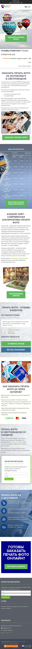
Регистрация (16, 2)
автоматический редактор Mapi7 (19, 258)
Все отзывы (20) (24, 66)
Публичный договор (13, 643)
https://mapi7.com (6, 632)
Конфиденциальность (15, 641)
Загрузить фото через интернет (16, 203)
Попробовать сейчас (16, 295)
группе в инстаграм (17, 442)
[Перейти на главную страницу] (6, 5)
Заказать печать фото (16, 38)
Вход (10, 2)
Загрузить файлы (16, 566)
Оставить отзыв (16, 344)
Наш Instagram (17, 350)
